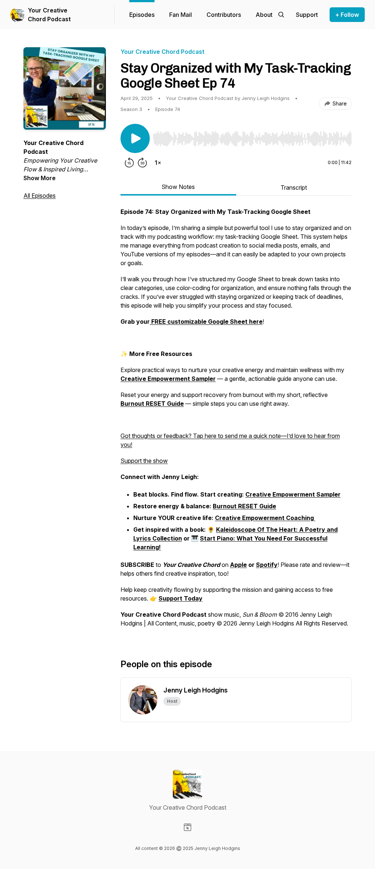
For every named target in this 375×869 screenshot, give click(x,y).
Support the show (144, 460)
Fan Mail (180, 14)
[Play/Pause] (135, 138)
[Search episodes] (281, 14)
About (264, 14)
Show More (39, 178)
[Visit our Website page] (187, 827)
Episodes (142, 14)
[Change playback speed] (158, 162)
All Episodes (39, 195)
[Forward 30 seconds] (142, 162)
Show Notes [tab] (178, 186)
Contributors (224, 14)
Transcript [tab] (294, 187)
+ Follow (347, 14)
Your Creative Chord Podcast (49, 15)
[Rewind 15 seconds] (129, 162)
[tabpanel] (236, 421)
